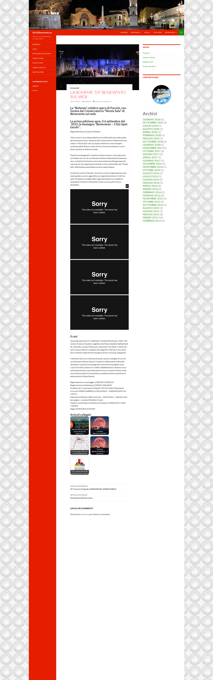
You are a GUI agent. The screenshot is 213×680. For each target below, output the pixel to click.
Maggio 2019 (151, 138)
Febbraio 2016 (152, 192)
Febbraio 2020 (152, 135)
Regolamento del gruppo (42, 53)
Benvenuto (36, 44)
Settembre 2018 (153, 141)
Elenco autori (38, 63)
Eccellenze (158, 32)
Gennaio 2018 (152, 144)
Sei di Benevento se (42, 32)
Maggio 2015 (151, 214)
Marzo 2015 (150, 217)
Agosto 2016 (151, 173)
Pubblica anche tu (39, 67)
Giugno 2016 (151, 179)
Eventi (35, 49)
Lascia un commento (103, 101)
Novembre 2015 (153, 198)
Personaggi (135, 32)
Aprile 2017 (150, 157)
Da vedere (124, 32)
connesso (84, 514)
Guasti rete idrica (149, 66)
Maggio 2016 (151, 182)
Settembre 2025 (153, 122)
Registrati (36, 86)
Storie (146, 32)
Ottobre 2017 (151, 151)
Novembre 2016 (153, 166)
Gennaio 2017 (152, 160)
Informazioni (170, 32)
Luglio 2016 (150, 176)
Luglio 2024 (150, 125)
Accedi (35, 90)
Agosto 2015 (151, 207)
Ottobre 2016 (151, 170)
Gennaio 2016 (152, 195)
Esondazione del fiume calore (81, 496)
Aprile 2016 (150, 185)
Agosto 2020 (151, 128)
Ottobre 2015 (151, 201)
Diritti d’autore (38, 72)
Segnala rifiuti (148, 62)
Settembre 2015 (153, 204)
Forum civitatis (38, 58)
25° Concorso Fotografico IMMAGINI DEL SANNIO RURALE (93, 487)
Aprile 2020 (150, 131)
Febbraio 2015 (152, 220)
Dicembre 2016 (152, 163)
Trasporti (146, 53)
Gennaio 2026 (152, 119)
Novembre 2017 (153, 147)
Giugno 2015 (151, 211)
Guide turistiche (149, 57)
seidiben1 (87, 101)
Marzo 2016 (150, 188)
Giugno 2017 (151, 154)
